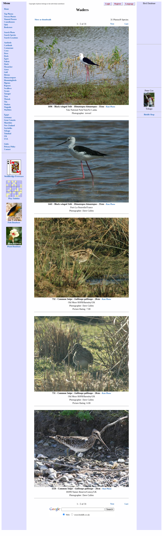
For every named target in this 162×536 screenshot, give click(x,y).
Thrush (7, 99)
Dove (6, 53)
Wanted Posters (10, 19)
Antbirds (8, 43)
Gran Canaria (9, 120)
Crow (6, 51)
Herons (7, 75)
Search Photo (9, 32)
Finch (6, 64)
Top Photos (8, 14)
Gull (6, 72)
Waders (7, 104)
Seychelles (8, 128)
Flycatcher (8, 67)
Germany (8, 117)
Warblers (8, 110)
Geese (6, 69)
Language (129, 4)
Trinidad (7, 133)
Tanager (7, 94)
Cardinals (8, 45)
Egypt (6, 115)
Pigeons (7, 83)
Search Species (10, 35)
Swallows (8, 88)
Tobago (7, 131)
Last (126, 24)
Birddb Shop (149, 114)
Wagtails (7, 107)
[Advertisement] (81, 523)
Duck (6, 56)
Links (6, 144)
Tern (6, 96)
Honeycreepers (10, 78)
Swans (6, 91)
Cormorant (8, 48)
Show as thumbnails (43, 19)
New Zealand (9, 125)
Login (107, 4)
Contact (7, 149)
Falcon (6, 61)
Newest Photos (10, 16)
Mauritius (8, 123)
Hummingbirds (10, 80)
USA (6, 139)
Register (117, 4)
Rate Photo (110, 107)
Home (6, 9)
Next (112, 24)
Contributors (9, 22)
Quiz (6, 25)
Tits (5, 102)
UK (5, 136)
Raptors (7, 86)
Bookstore (8, 27)
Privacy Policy (9, 147)
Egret (6, 59)
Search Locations (11, 38)
